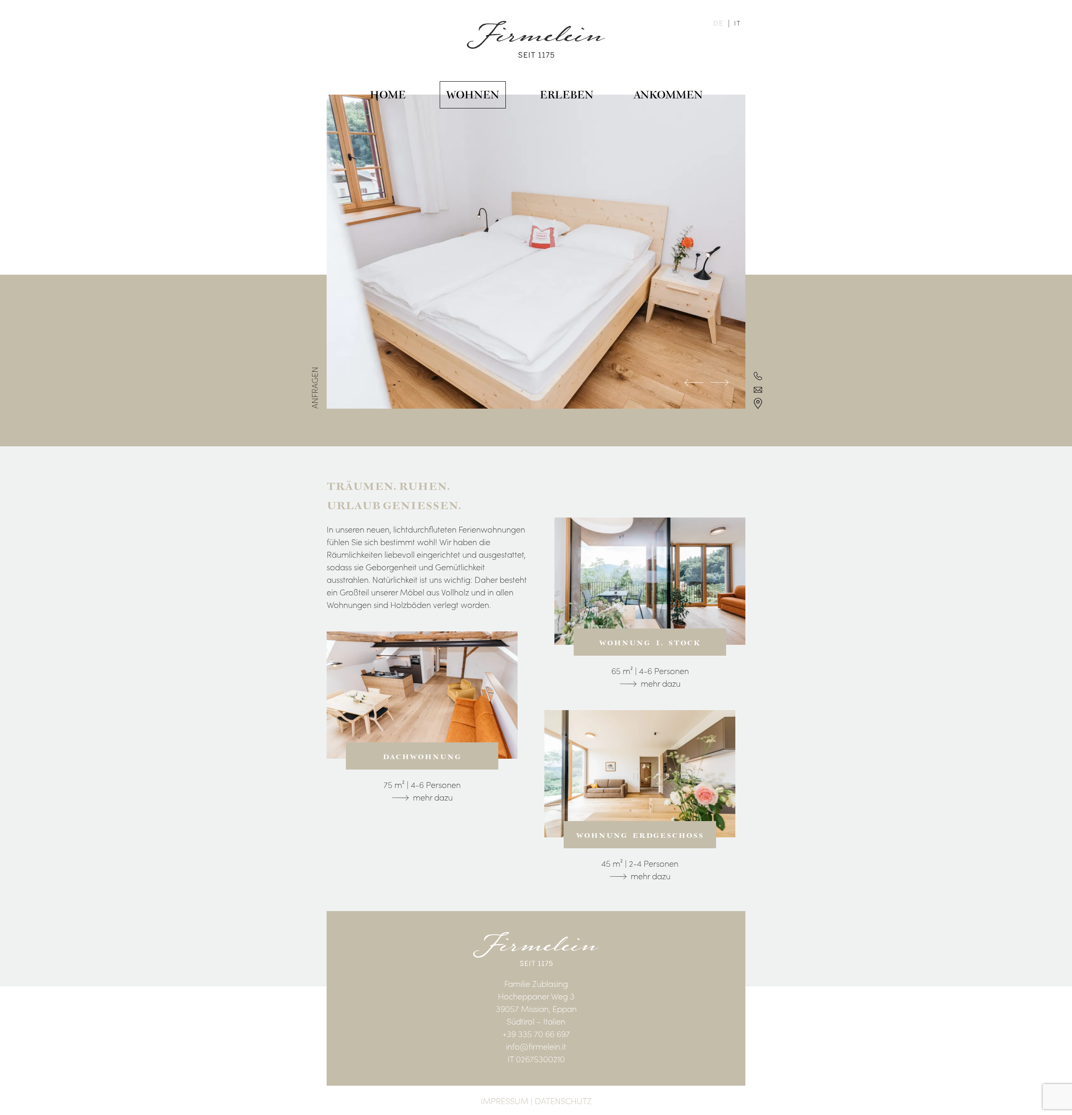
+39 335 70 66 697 (536, 1033)
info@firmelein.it (536, 1046)
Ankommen (668, 95)
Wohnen (472, 95)
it (737, 22)
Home (388, 95)
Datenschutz (563, 1100)
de (718, 22)
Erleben (566, 95)
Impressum (504, 1100)
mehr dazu (433, 797)
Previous (694, 383)
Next (719, 383)
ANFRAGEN (314, 388)
